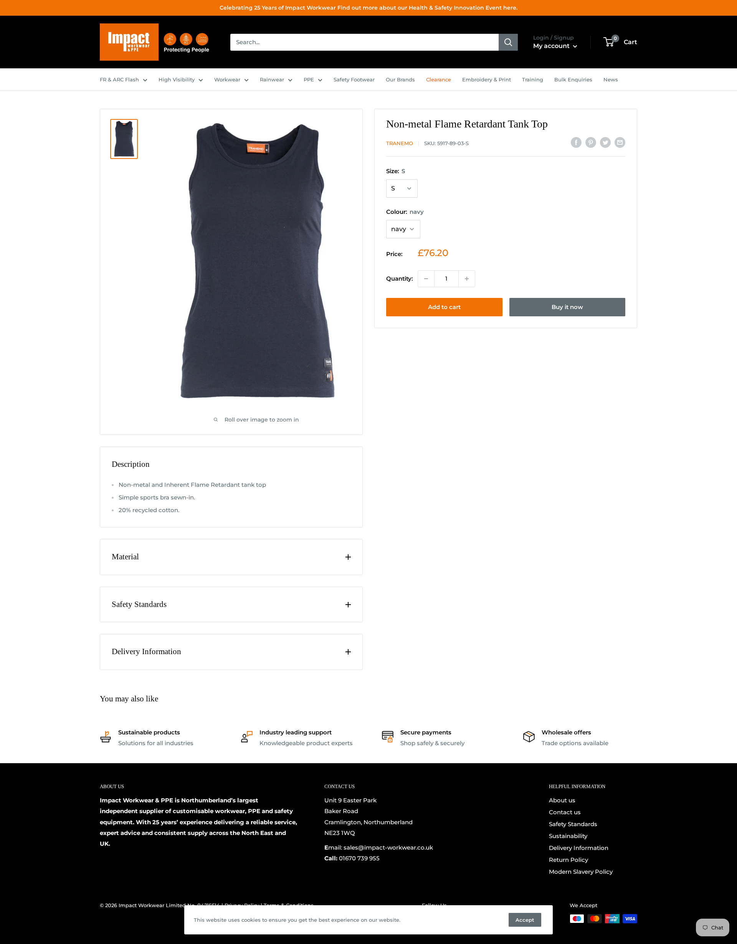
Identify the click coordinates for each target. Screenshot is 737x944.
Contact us (565, 812)
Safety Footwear (354, 79)
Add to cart (444, 307)
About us (562, 800)
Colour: (405, 211)
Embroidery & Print (486, 79)
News (610, 79)
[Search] (508, 42)
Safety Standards (573, 824)
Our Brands (400, 79)
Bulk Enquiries (573, 79)
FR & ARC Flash (119, 79)
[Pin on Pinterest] (590, 142)
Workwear (227, 79)
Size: (395, 171)
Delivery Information (578, 847)
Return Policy (568, 859)
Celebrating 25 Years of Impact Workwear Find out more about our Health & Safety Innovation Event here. (368, 7)
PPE (309, 79)
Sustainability (568, 836)
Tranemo (399, 143)
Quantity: (399, 278)
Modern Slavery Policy (581, 871)
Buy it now (567, 307)
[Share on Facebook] (576, 142)
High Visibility (177, 79)
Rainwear (272, 79)
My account (552, 46)
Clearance (438, 79)
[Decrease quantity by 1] (426, 279)
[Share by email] (620, 142)
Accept (525, 920)
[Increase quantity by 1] (467, 279)
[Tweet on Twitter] (605, 142)
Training (532, 79)
